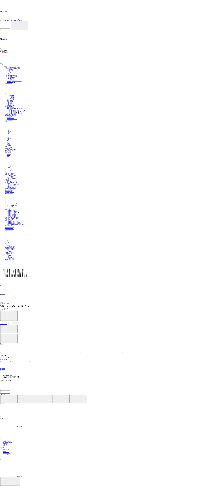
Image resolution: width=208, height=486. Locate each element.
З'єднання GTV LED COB (12, 205)
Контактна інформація (39, 1)
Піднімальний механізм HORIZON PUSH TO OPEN (16, 110)
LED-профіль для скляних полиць (13, 212)
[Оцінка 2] (26, 399)
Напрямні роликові (10, 92)
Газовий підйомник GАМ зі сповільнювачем (15, 108)
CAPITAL (9, 130)
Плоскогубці (9, 257)
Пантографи (9, 72)
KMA (8, 158)
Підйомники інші (10, 109)
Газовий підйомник (10, 107)
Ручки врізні (9, 168)
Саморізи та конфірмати (11, 178)
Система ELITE (10, 69)
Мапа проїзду (2, 437)
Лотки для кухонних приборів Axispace (14, 81)
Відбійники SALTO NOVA (12, 119)
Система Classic (10, 71)
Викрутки (9, 255)
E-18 (8, 133)
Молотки (8, 240)
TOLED (8, 142)
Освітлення (5, 444)
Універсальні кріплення (11, 187)
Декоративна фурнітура (7, 126)
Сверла (8, 235)
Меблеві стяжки (10, 177)
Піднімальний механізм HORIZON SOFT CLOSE (16, 111)
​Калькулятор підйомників (48, 1)
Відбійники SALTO (10, 118)
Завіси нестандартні (10, 104)
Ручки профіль (9, 169)
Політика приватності (31, 1)
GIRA (8, 156)
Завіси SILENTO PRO (11, 97)
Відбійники (9, 117)
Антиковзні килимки (11, 80)
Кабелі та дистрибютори (11, 207)
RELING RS (9, 166)
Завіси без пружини (10, 101)
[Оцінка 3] (43, 399)
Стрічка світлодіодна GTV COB (13, 221)
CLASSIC (9, 164)
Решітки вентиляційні (11, 82)
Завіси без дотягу (10, 100)
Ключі (8, 256)
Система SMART (10, 70)
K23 (7, 135)
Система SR (9, 74)
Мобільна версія (20, 476)
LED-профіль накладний (11, 214)
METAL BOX (9, 87)
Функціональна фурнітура (7, 66)
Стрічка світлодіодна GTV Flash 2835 (14, 222)
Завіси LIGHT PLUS (11, 95)
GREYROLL (9, 157)
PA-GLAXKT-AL (3, 324)
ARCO (8, 129)
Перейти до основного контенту (6, 0)
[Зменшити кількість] (9, 329)
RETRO (8, 167)
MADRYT (9, 138)
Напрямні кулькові (10, 90)
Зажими (8, 239)
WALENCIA (9, 144)
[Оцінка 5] (78, 399)
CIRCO (8, 155)
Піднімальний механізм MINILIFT (13, 112)
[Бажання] (104, 6)
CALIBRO (9, 154)
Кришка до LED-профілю (11, 216)
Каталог (1, 1)
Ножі (8, 250)
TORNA (8, 143)
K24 (7, 136)
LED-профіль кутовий (11, 213)
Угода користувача (23, 1)
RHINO (8, 141)
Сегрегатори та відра (11, 77)
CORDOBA (9, 131)
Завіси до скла (9, 102)
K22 (7, 134)
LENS (8, 137)
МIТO (8, 125)
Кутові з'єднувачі (10, 176)
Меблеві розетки (6, 443)
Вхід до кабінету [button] (6, 449)
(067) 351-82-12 (3, 38)
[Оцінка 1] (9, 399)
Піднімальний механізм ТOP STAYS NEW (15, 113)
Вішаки (8, 73)
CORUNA (9, 132)
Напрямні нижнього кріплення (12, 91)
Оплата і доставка (9, 1)
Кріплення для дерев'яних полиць (13, 184)
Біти (8, 254)
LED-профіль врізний (11, 210)
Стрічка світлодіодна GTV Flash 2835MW (14, 223)
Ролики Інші (9, 161)
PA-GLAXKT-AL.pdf (4, 359)
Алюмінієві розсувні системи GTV (13, 124)
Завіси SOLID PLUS (10, 98)
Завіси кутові (9, 103)
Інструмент (5, 231)
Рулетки (8, 245)
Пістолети (9, 251)
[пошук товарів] (19, 25)
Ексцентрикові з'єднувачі (11, 175)
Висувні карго (9, 79)
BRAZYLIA (9, 153)
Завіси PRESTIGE (10, 96)
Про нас (4, 1)
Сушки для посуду (10, 78)
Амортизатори (9, 116)
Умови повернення (16, 1)
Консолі (8, 183)
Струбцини (9, 241)
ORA (8, 140)
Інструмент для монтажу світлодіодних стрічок (15, 224)
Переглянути (2, 368)
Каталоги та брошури (57, 1)
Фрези (8, 236)
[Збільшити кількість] (9, 338)
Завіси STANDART (10, 99)
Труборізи (9, 242)
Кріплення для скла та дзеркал (12, 185)
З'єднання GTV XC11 (11, 206)
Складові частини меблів (7, 170)
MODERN (9, 165)
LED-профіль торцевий (11, 215)
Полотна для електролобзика (12, 234)
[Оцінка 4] (61, 399)
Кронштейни (9, 186)
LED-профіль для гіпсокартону (12, 211)
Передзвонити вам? (4, 39)
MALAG (8, 139)
